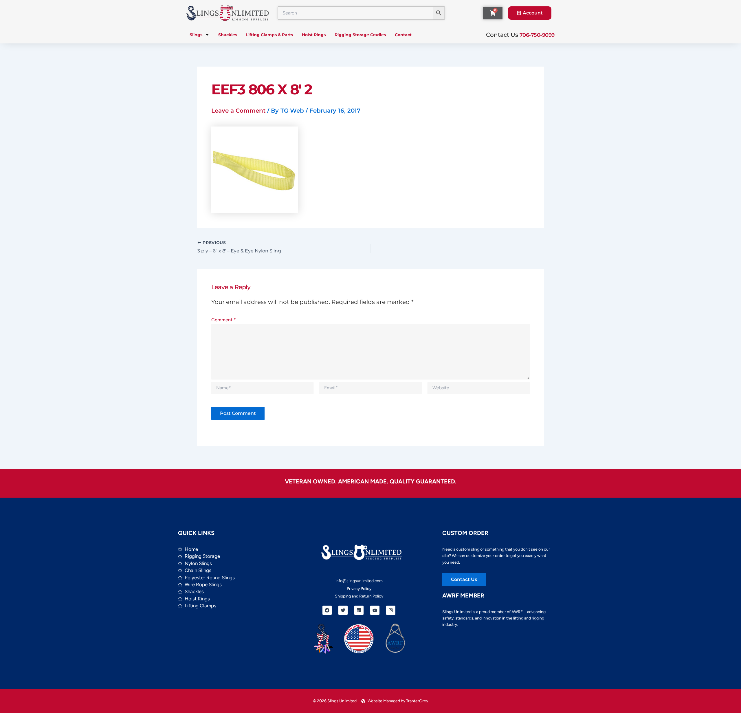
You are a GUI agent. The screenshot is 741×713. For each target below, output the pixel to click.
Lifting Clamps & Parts (269, 34)
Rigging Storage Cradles (360, 34)
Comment (223, 319)
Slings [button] (196, 34)
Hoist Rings (314, 34)
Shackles (227, 34)
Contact (403, 34)
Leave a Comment (238, 110)
